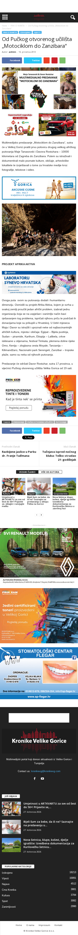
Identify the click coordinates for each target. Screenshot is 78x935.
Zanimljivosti (9, 906)
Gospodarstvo (61, 493)
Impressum (44, 925)
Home (4, 25)
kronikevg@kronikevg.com (45, 771)
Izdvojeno (25, 32)
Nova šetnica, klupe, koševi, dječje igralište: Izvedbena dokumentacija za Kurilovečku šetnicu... (48, 843)
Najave (31, 493)
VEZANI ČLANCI (27, 472)
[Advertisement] (39, 6)
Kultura (6, 493)
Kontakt (58, 925)
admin (12, 51)
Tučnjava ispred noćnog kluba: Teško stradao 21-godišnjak (59, 455)
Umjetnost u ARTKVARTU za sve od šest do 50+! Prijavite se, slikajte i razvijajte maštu (13, 502)
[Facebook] (35, 779)
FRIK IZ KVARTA (10, 32)
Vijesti (37, 32)
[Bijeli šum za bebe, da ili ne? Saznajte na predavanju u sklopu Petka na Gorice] (39, 486)
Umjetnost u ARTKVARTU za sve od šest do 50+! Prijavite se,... (49, 805)
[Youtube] (42, 779)
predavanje (18, 422)
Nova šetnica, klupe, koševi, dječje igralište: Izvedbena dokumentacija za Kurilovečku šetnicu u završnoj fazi (64, 503)
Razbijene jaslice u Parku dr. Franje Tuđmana (19, 453)
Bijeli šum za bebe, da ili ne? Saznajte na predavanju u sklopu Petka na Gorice (38, 500)
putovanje (61, 422)
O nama (30, 925)
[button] (72, 17)
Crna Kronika (9, 889)
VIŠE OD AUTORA (50, 472)
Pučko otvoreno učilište (40, 422)
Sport (5, 901)
